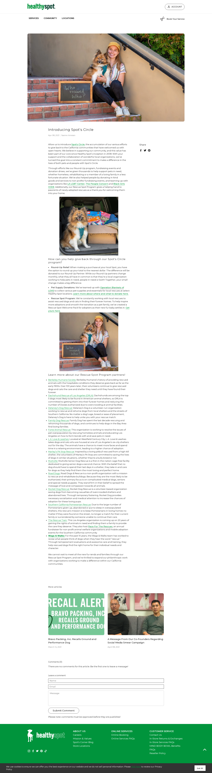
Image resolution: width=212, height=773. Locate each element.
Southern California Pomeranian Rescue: (69, 504)
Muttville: (53, 461)
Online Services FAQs (123, 738)
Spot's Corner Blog (83, 742)
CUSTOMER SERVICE (162, 731)
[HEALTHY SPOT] (41, 7)
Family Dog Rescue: (58, 420)
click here (136, 767)
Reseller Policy (158, 753)
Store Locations (81, 746)
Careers (77, 735)
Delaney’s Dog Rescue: (60, 408)
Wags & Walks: (56, 536)
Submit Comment (64, 710)
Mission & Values (82, 738)
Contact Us (156, 735)
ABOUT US (79, 731)
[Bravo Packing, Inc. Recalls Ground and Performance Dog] (76, 614)
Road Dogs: (54, 473)
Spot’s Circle (78, 144)
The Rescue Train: (57, 520)
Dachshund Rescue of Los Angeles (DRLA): (71, 395)
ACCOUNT (177, 7)
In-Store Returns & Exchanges (166, 738)
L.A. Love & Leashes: (58, 439)
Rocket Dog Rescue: (59, 489)
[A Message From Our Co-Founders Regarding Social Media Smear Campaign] (136, 614)
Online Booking (119, 735)
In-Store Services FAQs (162, 742)
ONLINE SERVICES (121, 731)
